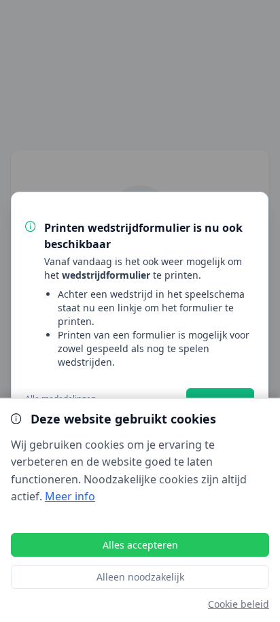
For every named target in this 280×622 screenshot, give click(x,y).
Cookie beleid (238, 604)
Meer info (70, 496)
